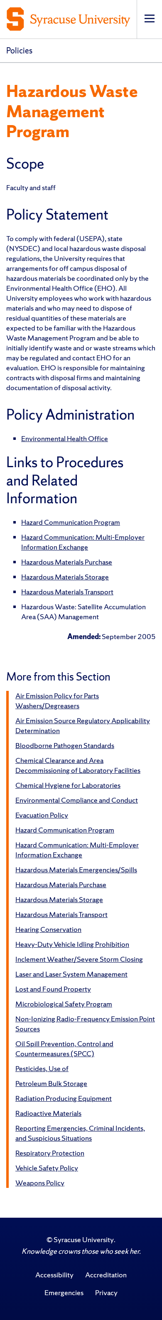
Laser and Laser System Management (71, 974)
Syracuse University (84, 1239)
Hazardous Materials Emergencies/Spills (76, 869)
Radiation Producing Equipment (63, 1098)
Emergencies (63, 1292)
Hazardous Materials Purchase (66, 562)
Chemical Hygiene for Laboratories (67, 785)
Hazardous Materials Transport (67, 591)
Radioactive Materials (48, 1113)
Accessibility (54, 1274)
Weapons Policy (39, 1182)
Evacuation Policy (41, 815)
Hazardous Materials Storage (65, 577)
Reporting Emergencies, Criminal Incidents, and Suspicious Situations (80, 1133)
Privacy (106, 1292)
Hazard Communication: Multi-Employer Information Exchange (83, 542)
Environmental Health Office (64, 438)
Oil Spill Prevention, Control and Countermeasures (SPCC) (64, 1048)
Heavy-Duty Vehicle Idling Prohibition (72, 944)
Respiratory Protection (49, 1153)
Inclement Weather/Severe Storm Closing (79, 959)
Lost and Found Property (53, 989)
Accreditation (106, 1274)
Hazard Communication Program (70, 522)
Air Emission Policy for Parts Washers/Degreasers (57, 700)
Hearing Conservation (48, 929)
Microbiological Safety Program (63, 1004)
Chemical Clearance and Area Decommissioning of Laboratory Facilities (77, 765)
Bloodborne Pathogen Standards (64, 745)
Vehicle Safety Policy (46, 1168)
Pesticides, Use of (42, 1068)
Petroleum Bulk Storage (51, 1083)
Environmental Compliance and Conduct (76, 800)
